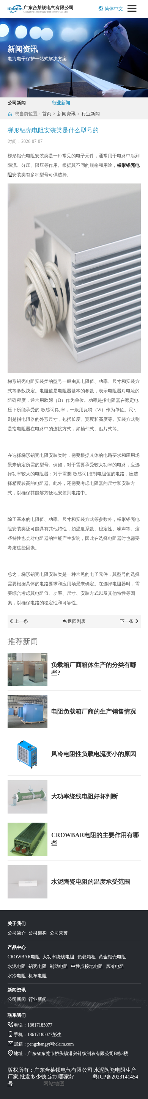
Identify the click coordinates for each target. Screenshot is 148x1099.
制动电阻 (59, 966)
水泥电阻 (17, 966)
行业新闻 (61, 102)
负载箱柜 (86, 956)
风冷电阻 (115, 966)
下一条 (127, 621)
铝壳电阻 (37, 966)
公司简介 (17, 933)
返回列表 (77, 621)
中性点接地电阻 (87, 966)
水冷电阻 (17, 975)
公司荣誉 (59, 933)
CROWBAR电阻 (24, 956)
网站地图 (54, 1083)
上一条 (21, 621)
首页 (46, 113)
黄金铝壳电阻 (112, 956)
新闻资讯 (66, 113)
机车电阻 (37, 975)
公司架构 (37, 933)
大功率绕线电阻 (58, 956)
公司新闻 (17, 102)
